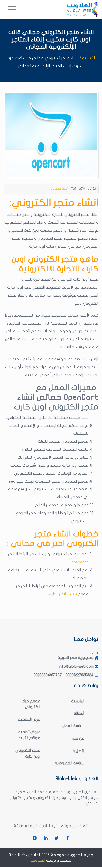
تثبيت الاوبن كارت (63, 594)
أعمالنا (79, 713)
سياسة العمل (73, 726)
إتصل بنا (78, 751)
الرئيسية (89, 58)
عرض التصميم (29, 719)
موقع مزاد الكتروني (31, 704)
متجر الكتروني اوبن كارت (27, 753)
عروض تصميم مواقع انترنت (29, 735)
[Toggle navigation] (12, 9)
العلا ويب (38, 860)
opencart (79, 562)
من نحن (78, 738)
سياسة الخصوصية (69, 763)
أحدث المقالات (59, 188)
